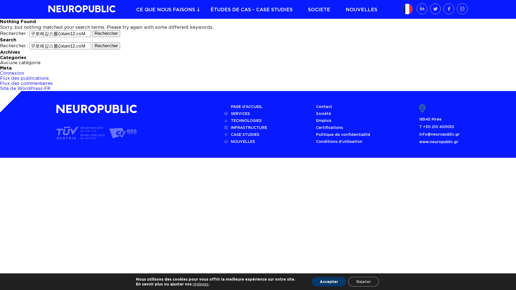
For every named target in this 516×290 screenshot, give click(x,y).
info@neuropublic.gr (439, 134)
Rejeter (363, 282)
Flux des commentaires (26, 83)
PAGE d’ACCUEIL (247, 106)
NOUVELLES (361, 9)
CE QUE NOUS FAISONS (165, 9)
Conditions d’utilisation (339, 141)
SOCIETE (319, 9)
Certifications (329, 127)
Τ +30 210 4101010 (436, 127)
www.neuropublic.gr (438, 142)
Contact (324, 106)
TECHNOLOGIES (246, 120)
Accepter (329, 282)
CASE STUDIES (245, 134)
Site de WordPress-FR (25, 88)
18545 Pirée (430, 119)
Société (323, 113)
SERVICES (240, 113)
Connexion (12, 73)
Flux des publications (24, 78)
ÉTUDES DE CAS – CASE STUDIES (251, 9)
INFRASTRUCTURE (249, 127)
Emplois (323, 120)
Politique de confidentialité (343, 134)
